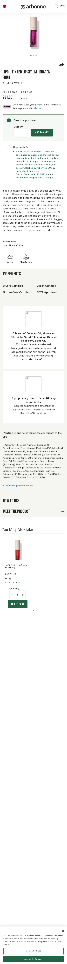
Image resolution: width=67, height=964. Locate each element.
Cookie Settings (33, 951)
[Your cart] (62, 6)
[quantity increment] (27, 133)
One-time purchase (24, 120)
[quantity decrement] (16, 133)
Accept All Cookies (33, 959)
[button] (6, 6)
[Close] (63, 931)
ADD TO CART (42, 132)
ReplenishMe (21, 147)
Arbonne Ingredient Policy (18, 485)
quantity (18, 127)
